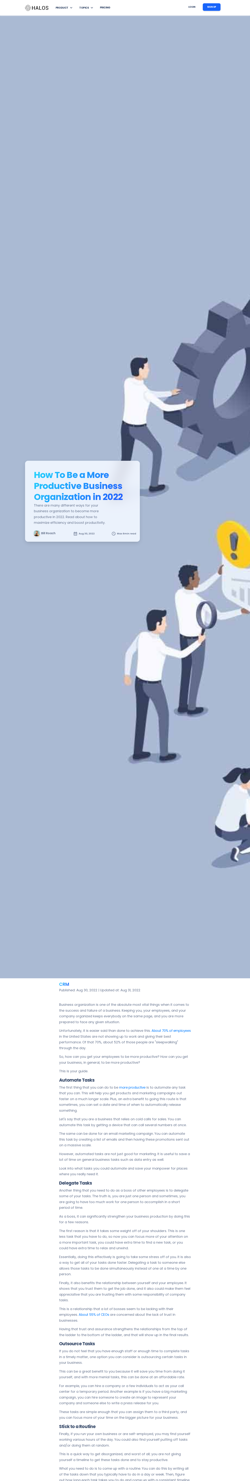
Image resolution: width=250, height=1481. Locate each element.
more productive (132, 1087)
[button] (64, 7)
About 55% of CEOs (94, 1314)
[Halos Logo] (36, 8)
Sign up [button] (211, 6)
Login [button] (191, 6)
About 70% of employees (171, 1030)
